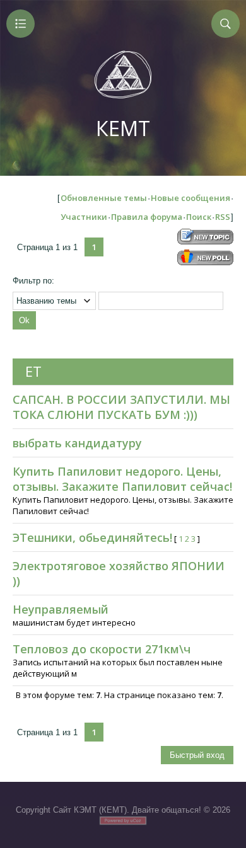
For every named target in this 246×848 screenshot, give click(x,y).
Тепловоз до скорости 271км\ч (101, 648)
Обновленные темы (104, 197)
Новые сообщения (190, 197)
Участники (84, 216)
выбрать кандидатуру (77, 442)
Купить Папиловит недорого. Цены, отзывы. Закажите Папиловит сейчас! (122, 479)
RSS (222, 216)
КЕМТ (123, 128)
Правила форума (146, 216)
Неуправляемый (60, 609)
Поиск (198, 216)
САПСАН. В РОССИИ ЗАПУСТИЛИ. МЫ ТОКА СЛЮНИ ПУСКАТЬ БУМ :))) (121, 407)
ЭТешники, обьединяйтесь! (92, 537)
